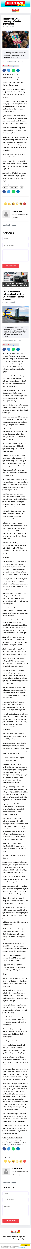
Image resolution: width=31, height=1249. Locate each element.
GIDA (10, 1142)
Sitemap (5, 1239)
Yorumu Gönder (11, 266)
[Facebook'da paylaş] (4, 70)
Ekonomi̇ (12, 302)
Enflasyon (20, 1140)
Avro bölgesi (19, 1137)
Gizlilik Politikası (12, 1237)
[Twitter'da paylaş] (8, 70)
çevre (11, 185)
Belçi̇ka (12, 27)
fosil (17, 185)
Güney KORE (16, 1142)
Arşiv (20, 1237)
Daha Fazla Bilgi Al (21, 1247)
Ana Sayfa (5, 27)
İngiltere (24, 1142)
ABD (5, 1137)
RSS (23, 1237)
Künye (5, 1237)
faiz (5, 1142)
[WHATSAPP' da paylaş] (13, 70)
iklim (22, 187)
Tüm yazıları (15, 217)
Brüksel (5, 185)
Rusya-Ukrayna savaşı (16, 1144)
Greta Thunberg (14, 187)
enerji (13, 1140)
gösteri (23, 185)
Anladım (25, 1245)
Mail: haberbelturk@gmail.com (20, 214)
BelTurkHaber (17, 211)
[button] (28, 10)
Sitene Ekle (12, 1239)
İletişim (23, 1239)
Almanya (11, 1137)
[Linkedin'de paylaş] (18, 70)
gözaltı (5, 187)
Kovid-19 (6, 1144)
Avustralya (6, 1140)
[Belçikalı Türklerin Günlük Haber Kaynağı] (15, 1231)
